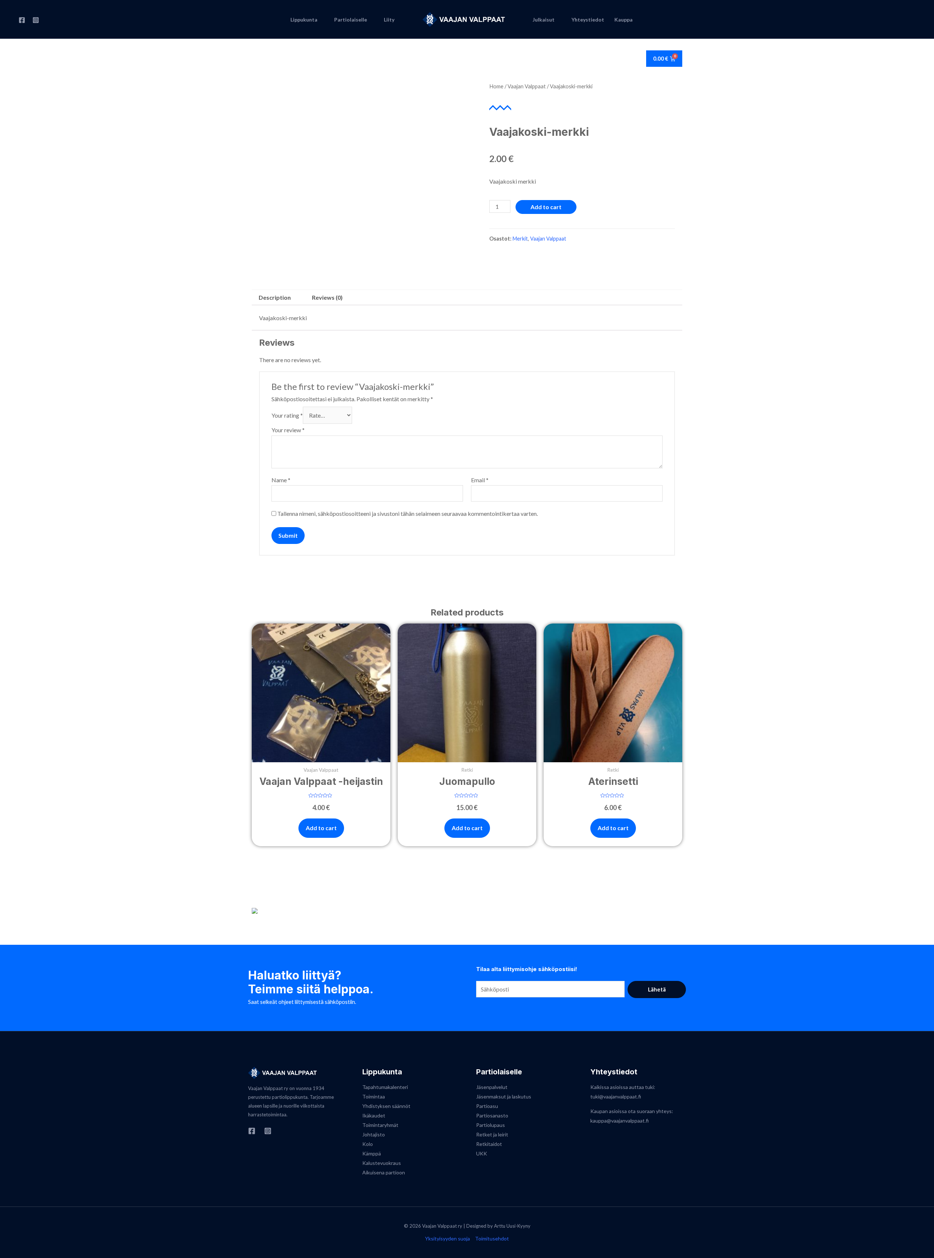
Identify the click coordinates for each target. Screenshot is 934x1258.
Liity (389, 19)
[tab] (275, 297)
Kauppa (623, 19)
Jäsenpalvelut (491, 1087)
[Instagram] (35, 20)
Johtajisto (373, 1134)
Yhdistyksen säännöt (386, 1106)
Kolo (367, 1144)
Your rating (287, 415)
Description (275, 297)
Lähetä (657, 989)
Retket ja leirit (492, 1134)
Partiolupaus (490, 1125)
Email (480, 479)
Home (496, 86)
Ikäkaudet (373, 1115)
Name (280, 479)
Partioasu (487, 1106)
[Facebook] (22, 20)
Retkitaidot (489, 1144)
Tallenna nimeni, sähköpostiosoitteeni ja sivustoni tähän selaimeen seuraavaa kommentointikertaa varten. (407, 513)
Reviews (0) (327, 297)
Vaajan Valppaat (526, 86)
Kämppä (371, 1153)
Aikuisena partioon (383, 1172)
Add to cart (545, 206)
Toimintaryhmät (380, 1125)
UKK (481, 1153)
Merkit (520, 238)
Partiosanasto (492, 1115)
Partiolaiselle (350, 19)
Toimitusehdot (492, 1238)
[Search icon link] (911, 19)
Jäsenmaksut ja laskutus (503, 1096)
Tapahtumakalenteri (385, 1087)
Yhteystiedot (587, 19)
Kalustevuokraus (381, 1163)
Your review (288, 429)
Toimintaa (373, 1096)
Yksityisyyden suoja (447, 1238)
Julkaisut (544, 19)
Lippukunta (303, 19)
